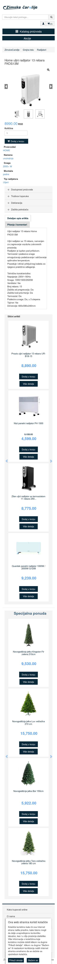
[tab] (28, 189)
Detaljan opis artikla (17, 218)
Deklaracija (16, 202)
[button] (5, 459)
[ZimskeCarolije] (29, 6)
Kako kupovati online (17, 909)
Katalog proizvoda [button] (31, 31)
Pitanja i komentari (17, 224)
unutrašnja (8, 158)
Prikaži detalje (16, 960)
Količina (9, 128)
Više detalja (28, 383)
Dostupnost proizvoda (22, 189)
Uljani (6, 182)
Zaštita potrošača (19, 209)
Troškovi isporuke (20, 196)
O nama (11, 916)
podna (6, 174)
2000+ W (7, 166)
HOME (6, 150)
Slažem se (33, 960)
